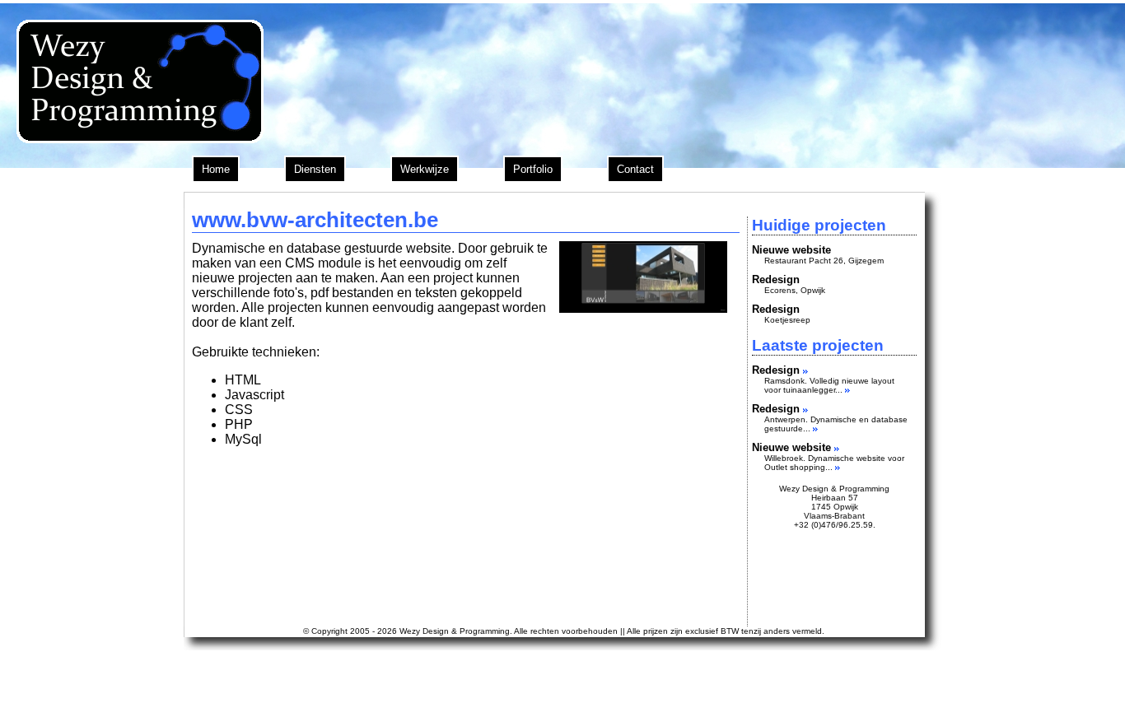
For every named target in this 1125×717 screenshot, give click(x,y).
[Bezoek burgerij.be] (805, 409)
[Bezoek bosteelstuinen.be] (805, 370)
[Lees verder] (847, 389)
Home (216, 169)
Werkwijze (424, 169)
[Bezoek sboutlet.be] (836, 447)
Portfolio (533, 169)
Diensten (315, 169)
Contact (635, 169)
